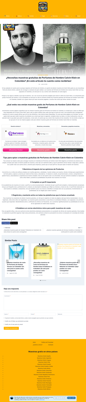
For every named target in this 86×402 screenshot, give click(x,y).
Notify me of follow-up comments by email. (16, 321)
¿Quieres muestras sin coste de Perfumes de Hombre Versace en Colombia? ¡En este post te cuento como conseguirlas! (16, 266)
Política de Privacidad (47, 342)
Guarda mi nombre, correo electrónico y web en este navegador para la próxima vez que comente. (29, 318)
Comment (7, 296)
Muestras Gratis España (44, 356)
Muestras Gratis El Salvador (44, 385)
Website (60, 314)
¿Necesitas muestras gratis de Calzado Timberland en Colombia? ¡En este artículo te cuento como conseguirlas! (22, 230)
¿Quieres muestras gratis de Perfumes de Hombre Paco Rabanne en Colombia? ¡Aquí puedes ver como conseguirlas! (69, 266)
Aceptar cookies (71, 397)
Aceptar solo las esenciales (60, 397)
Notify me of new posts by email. (14, 324)
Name (6, 314)
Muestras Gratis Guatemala (44, 372)
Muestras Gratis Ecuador (44, 364)
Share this (6, 223)
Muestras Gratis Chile (44, 362)
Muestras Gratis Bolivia (44, 368)
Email (33, 314)
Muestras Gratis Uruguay (44, 360)
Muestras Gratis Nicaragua (44, 383)
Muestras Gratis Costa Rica (44, 370)
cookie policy (42, 399)
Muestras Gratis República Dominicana (44, 374)
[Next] (79, 261)
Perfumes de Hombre (43, 75)
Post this (15, 223)
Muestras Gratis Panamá (44, 380)
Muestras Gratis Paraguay (44, 387)
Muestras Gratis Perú (44, 376)
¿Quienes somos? (37, 344)
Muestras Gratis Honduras (44, 378)
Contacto (50, 344)
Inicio (34, 342)
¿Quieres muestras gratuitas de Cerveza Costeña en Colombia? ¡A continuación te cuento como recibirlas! (64, 230)
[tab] (40, 280)
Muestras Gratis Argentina (44, 358)
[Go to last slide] (7, 261)
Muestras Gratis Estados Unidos (44, 366)
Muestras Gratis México (44, 389)
